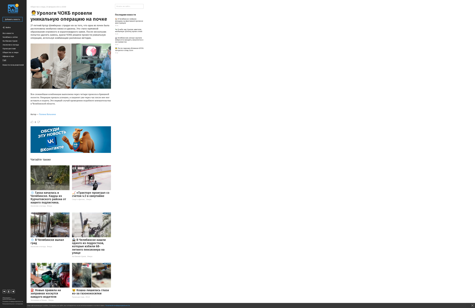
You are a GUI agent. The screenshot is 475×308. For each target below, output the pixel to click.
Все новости (8, 33)
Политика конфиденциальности (12, 301)
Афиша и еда (8, 56)
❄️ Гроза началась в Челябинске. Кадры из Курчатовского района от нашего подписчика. (48, 197)
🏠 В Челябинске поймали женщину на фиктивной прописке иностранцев (129, 21)
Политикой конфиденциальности (117, 305)
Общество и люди (10, 52)
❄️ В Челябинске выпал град (47, 241)
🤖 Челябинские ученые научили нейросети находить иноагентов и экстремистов (129, 40)
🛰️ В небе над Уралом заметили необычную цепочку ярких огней (128, 30)
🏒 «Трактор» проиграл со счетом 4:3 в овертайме (90, 194)
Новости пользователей (13, 65)
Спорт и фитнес (78, 199)
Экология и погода (11, 45)
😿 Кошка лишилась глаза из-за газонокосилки (90, 291)
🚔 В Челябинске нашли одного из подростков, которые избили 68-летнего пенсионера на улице (89, 246)
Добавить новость (12, 19)
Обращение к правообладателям (8, 298)
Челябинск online (10, 37)
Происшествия (9, 49)
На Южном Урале (10, 41)
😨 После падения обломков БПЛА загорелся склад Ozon (129, 49)
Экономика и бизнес (39, 300)
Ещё (4, 60)
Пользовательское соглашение (12, 304)
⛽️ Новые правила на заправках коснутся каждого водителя (46, 293)
